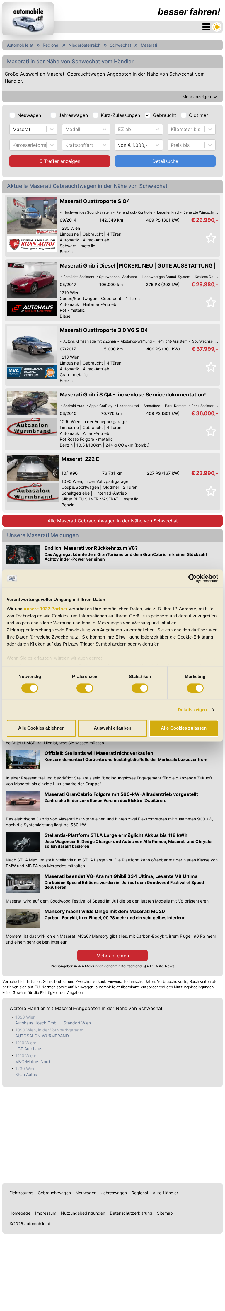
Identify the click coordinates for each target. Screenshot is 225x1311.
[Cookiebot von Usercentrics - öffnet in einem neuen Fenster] (192, 578)
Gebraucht (164, 115)
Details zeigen (192, 709)
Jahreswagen (73, 115)
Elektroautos (21, 1192)
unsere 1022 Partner (46, 608)
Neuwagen (29, 115)
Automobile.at (20, 44)
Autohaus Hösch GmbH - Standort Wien (53, 1022)
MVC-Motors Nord (32, 1061)
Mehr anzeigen (112, 955)
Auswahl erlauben (112, 728)
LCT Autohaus (28, 1048)
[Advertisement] (112, 1134)
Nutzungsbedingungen (83, 1212)
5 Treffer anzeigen (60, 161)
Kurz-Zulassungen (120, 115)
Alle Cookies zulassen (184, 728)
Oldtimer (198, 115)
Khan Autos (26, 1074)
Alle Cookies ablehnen (41, 728)
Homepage (19, 1212)
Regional (51, 44)
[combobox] (13, 129)
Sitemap (165, 1212)
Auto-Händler (165, 1192)
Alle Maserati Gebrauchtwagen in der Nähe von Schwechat (112, 521)
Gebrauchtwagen (54, 1192)
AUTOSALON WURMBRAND (42, 1035)
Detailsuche (165, 161)
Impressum (45, 1212)
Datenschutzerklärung (131, 1212)
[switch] (84, 688)
